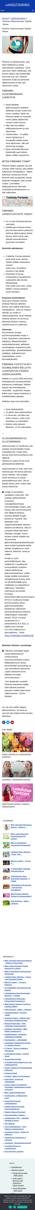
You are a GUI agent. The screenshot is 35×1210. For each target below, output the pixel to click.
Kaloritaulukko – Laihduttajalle (16, 1040)
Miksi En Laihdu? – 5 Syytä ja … (21, 862)
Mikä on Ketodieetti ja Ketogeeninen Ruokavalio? (21, 844)
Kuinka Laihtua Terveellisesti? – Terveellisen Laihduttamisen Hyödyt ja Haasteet (18, 1087)
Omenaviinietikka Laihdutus (15, 1115)
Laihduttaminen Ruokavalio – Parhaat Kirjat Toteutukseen (21, 887)
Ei (14, 1207)
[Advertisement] (17, 931)
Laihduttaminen (17, 4)
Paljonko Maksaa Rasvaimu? (15, 1112)
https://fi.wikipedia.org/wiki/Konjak (19, 635)
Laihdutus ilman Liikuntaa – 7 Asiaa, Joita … (21, 853)
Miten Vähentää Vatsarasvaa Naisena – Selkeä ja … (21, 826)
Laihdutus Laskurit (17, 1170)
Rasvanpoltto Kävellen (13, 1059)
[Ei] (33, 1202)
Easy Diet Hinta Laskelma (14, 1151)
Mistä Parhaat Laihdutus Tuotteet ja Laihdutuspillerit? (21, 895)
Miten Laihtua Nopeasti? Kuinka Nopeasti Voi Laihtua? (20, 836)
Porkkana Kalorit (11, 1073)
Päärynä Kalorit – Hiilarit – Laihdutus (20, 902)
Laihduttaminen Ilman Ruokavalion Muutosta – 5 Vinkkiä (20, 879)
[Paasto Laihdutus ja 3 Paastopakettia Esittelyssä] (17, 742)
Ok (10, 1207)
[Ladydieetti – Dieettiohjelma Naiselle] (17, 769)
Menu (3, 10)
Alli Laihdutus (10, 1124)
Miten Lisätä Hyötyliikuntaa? (15, 1093)
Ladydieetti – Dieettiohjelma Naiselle (16, 780)
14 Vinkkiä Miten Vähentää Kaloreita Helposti (20, 870)
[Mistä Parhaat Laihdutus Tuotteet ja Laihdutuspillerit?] (17, 793)
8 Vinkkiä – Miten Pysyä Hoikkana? (17, 1076)
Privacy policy (22, 1207)
